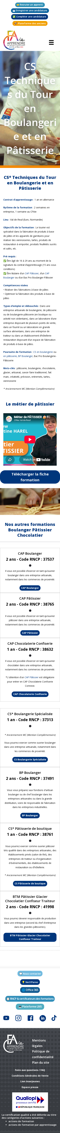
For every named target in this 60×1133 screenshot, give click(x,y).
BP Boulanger (25, 356)
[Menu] (51, 42)
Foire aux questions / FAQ (30, 1070)
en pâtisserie (10, 356)
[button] (30, 4)
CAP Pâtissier (32, 273)
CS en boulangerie (43, 351)
